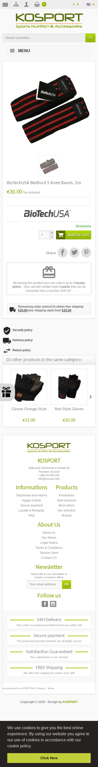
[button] (33, 746)
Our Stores (49, 537)
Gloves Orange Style (29, 409)
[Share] (62, 253)
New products (66, 500)
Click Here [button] (49, 758)
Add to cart (78, 235)
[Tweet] (74, 253)
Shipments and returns (31, 495)
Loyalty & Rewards (31, 510)
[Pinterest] (85, 253)
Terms (50, 688)
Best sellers (67, 505)
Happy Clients (31, 500)
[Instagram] (53, 604)
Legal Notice (49, 543)
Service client (49, 553)
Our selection (67, 510)
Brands (67, 515)
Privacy (41, 688)
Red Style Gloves (69, 409)
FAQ (31, 515)
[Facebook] (45, 604)
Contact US (49, 558)
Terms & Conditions (49, 548)
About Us (49, 532)
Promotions (66, 495)
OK (90, 37)
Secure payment (31, 505)
